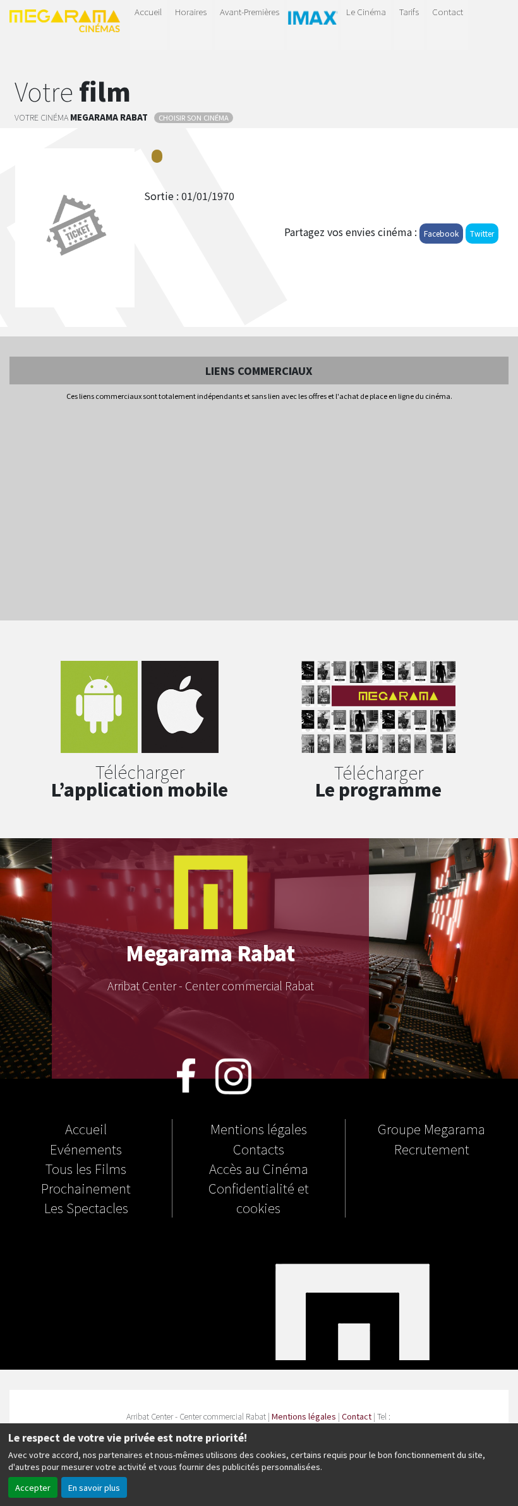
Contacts (258, 1148)
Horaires (191, 11)
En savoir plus (94, 1487)
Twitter (482, 233)
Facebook (441, 233)
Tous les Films (85, 1168)
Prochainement (86, 1187)
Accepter (33, 1487)
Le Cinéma (366, 11)
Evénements (86, 1148)
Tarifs (409, 11)
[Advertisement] (259, 512)
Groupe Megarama (431, 1128)
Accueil (148, 11)
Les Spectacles (86, 1207)
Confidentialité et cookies (258, 1197)
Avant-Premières (249, 11)
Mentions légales (258, 1128)
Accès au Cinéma (258, 1168)
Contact (447, 11)
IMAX (312, 22)
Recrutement (431, 1148)
